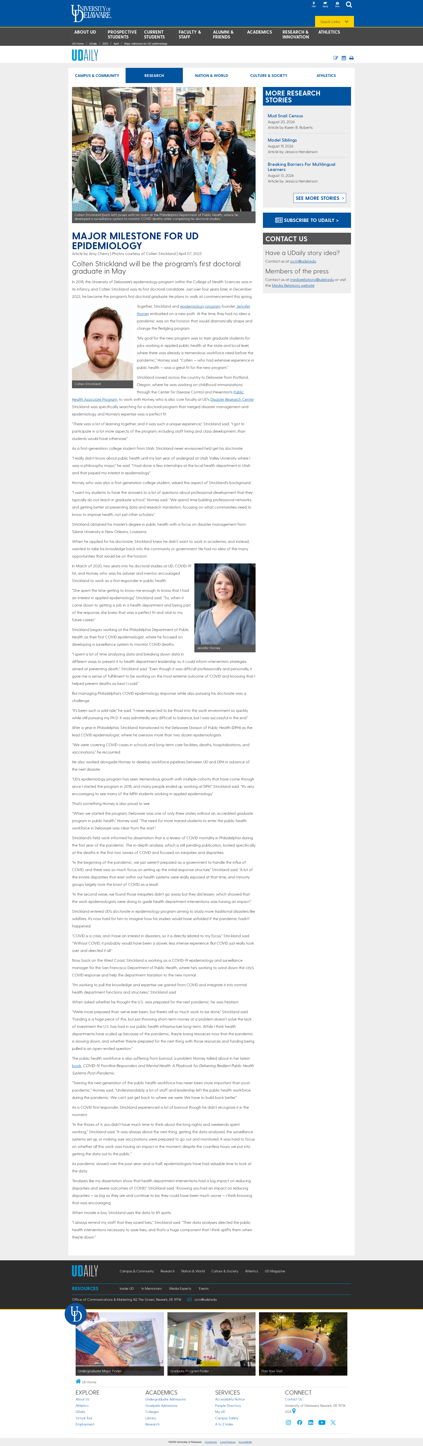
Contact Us (293, 1399)
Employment (85, 1424)
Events (204, 1288)
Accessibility (245, 1442)
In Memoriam (151, 1288)
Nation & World (211, 75)
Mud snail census (285, 115)
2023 (105, 43)
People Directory (228, 1405)
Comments (211, 1442)
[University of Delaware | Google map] (294, 1412)
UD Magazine (275, 1271)
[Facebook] (299, 1424)
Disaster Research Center (232, 399)
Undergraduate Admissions (165, 1399)
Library (150, 1418)
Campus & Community (97, 75)
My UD (220, 1412)
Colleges (152, 1412)
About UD (85, 31)
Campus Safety (226, 1418)
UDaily (93, 43)
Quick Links (330, 21)
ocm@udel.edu (303, 261)
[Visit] (313, 5)
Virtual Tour (84, 1418)
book (76, 1065)
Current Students (154, 34)
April (116, 43)
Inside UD (127, 1288)
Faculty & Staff (190, 34)
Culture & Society (268, 75)
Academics (259, 31)
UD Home (78, 43)
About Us (82, 1399)
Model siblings (282, 139)
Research (154, 75)
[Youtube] (321, 1424)
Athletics (329, 31)
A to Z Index (224, 1424)
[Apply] (325, 5)
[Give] (337, 5)
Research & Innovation (295, 34)
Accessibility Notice (230, 1399)
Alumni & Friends (223, 34)
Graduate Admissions (161, 1405)
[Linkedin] (310, 1424)
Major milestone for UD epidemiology (145, 43)
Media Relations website (293, 285)
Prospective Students (122, 34)
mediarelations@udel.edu (312, 279)
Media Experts (180, 1288)
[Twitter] (333, 1424)
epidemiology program (200, 306)
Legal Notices (227, 1442)
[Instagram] (288, 1424)
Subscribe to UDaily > (310, 220)
